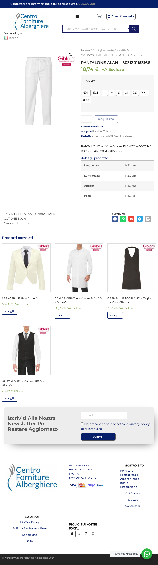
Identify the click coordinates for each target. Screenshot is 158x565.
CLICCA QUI (86, 4)
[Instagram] (86, 534)
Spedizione (30, 535)
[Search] (134, 29)
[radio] (86, 93)
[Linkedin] (93, 534)
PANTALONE (115, 135)
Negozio (132, 499)
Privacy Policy (29, 522)
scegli (9, 311)
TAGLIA (89, 80)
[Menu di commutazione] (77, 16)
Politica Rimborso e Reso (30, 528)
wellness (127, 135)
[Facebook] (72, 534)
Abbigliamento (103, 50)
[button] (70, 54)
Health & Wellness (102, 131)
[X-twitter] (79, 534)
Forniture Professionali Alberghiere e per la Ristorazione (130, 479)
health (103, 135)
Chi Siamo (132, 493)
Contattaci (132, 506)
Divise (95, 135)
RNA (30, 541)
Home (85, 50)
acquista (106, 119)
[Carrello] (99, 16)
